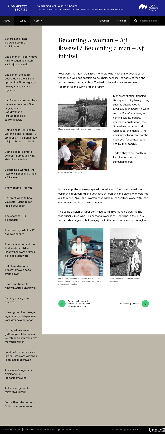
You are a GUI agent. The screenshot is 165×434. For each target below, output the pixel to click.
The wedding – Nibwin (18, 187)
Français (121, 20)
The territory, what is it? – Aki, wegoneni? (21, 232)
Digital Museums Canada (67, 429)
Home (7, 20)
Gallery (38, 20)
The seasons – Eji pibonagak (15, 217)
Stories (22, 20)
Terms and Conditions (11, 429)
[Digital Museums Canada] (148, 7)
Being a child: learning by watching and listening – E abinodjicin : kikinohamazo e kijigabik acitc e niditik (21, 135)
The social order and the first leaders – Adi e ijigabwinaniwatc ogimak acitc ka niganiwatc (20, 250)
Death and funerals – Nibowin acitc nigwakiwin (20, 285)
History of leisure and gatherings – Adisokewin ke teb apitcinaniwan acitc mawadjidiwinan (21, 336)
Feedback (104, 20)
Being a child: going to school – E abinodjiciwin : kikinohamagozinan (20, 155)
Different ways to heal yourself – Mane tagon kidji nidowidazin (18, 201)
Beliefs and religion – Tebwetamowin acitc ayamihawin (18, 269)
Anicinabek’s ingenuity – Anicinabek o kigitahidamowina (19, 373)
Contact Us (28, 429)
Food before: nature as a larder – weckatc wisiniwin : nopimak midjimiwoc (21, 356)
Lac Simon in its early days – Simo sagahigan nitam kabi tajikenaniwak (21, 60)
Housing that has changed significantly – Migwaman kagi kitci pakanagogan (21, 316)
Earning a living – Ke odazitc (17, 300)
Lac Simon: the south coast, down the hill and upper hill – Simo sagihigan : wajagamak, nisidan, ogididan (21, 82)
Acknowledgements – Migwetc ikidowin (18, 390)
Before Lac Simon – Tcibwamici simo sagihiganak (17, 42)
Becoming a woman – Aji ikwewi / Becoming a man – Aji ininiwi (20, 173)
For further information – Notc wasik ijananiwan (20, 404)
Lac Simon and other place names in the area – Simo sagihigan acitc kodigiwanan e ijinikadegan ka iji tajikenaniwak (21, 110)
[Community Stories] (19, 8)
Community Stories (45, 429)
